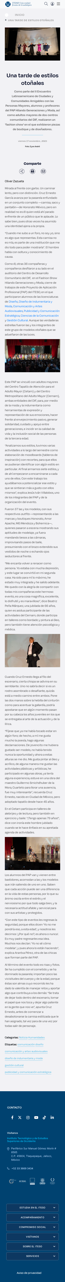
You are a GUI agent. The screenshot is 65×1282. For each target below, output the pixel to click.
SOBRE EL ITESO (32, 1246)
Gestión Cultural (17, 320)
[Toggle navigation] (57, 3)
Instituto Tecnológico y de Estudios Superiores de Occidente (27, 1140)
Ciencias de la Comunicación (40, 315)
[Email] (43, 171)
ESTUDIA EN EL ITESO (33, 1207)
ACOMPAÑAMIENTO (32, 1217)
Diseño (13, 301)
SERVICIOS (32, 1256)
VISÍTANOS (32, 1236)
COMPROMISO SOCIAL (32, 1227)
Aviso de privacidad (29, 1273)
